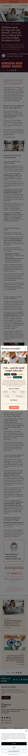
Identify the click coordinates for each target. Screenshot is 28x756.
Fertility (14, 374)
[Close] (25, 348)
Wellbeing (7, 374)
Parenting (9, 377)
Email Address (14, 400)
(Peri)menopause (17, 377)
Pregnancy (21, 374)
